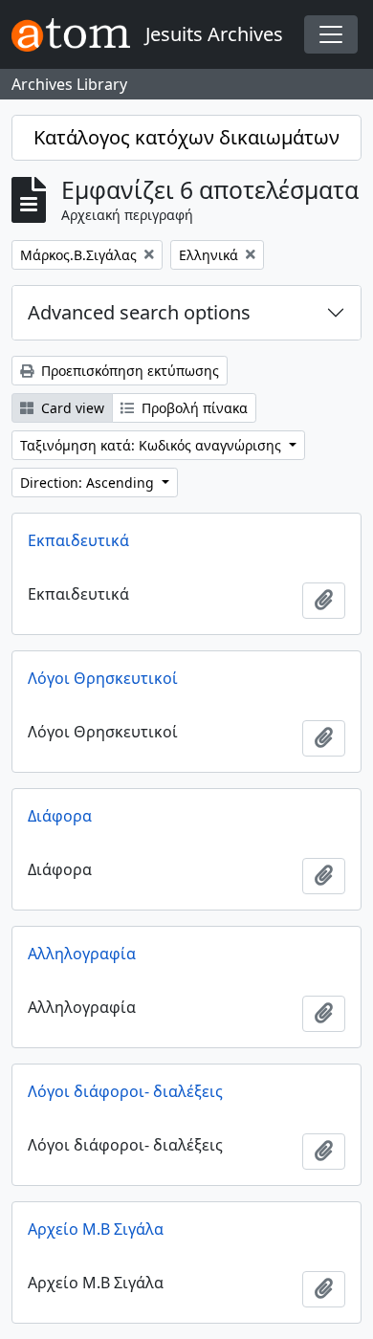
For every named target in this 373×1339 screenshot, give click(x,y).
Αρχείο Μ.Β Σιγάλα (96, 1229)
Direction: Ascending (89, 482)
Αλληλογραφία (82, 953)
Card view (70, 408)
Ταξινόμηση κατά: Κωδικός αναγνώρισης (152, 445)
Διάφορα (60, 815)
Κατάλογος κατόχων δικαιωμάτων (186, 137)
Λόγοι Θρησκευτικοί (103, 678)
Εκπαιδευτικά (78, 540)
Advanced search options (139, 312)
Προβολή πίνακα (193, 408)
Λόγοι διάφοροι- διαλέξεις (125, 1091)
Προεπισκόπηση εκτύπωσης (128, 371)
